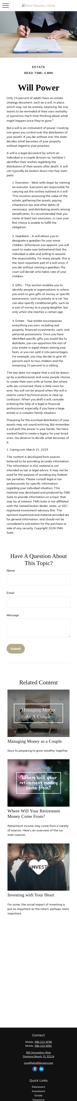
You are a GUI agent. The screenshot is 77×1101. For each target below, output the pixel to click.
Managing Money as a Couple (34, 741)
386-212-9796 (43, 1042)
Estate (38, 1095)
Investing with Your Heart (30, 895)
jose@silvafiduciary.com (38, 1063)
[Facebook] (34, 1068)
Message (13, 615)
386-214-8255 (43, 1045)
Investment (38, 1091)
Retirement (38, 1087)
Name (11, 570)
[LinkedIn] (41, 1068)
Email (10, 593)
